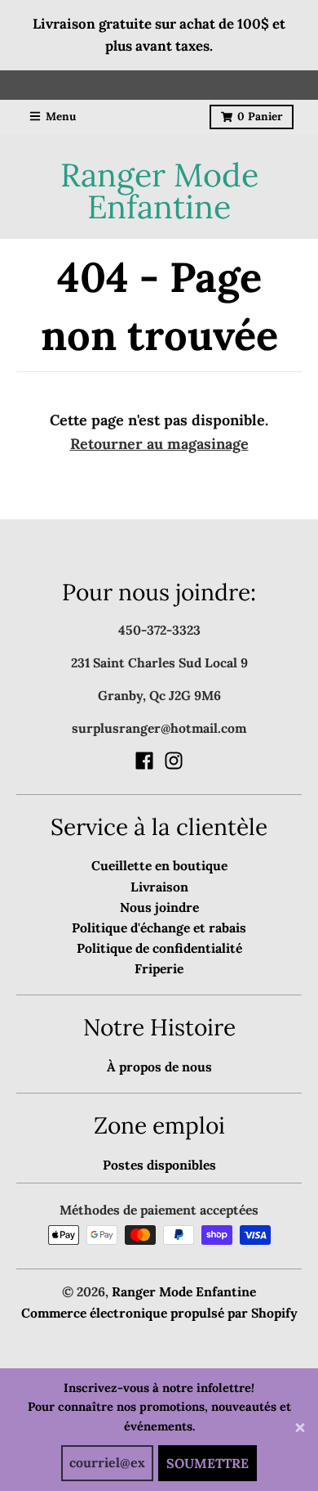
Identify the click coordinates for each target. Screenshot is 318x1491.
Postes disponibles (159, 1164)
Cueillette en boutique (159, 865)
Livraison (159, 886)
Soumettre (207, 1463)
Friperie (159, 968)
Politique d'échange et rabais (159, 927)
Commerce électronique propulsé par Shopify (159, 1313)
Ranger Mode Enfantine (159, 191)
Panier (259, 116)
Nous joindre (159, 907)
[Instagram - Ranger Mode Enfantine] (173, 760)
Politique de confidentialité (159, 948)
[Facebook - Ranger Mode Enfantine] (144, 760)
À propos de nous (159, 1066)
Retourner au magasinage (159, 443)
